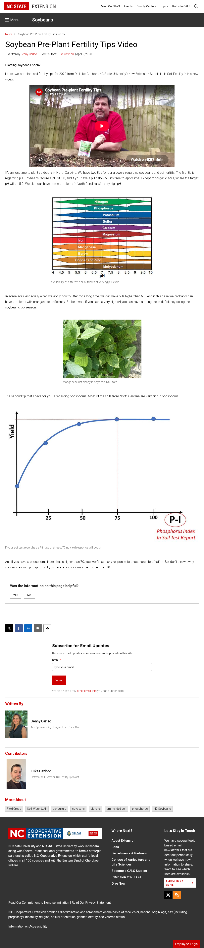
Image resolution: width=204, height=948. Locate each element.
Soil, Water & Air (37, 808)
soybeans (78, 808)
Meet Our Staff (110, 6)
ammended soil (116, 808)
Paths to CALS (181, 6)
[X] (168, 895)
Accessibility (38, 926)
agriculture (59, 808)
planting (96, 808)
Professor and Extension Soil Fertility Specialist (55, 777)
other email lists (87, 690)
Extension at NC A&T (127, 877)
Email (56, 659)
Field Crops (14, 808)
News (8, 34)
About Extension (123, 840)
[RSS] (177, 895)
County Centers (146, 6)
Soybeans (42, 20)
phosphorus (140, 808)
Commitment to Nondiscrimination (45, 902)
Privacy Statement (98, 902)
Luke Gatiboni (66, 54)
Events (128, 6)
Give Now (118, 883)
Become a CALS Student (129, 871)
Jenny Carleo (29, 54)
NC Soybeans (162, 808)
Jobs (115, 847)
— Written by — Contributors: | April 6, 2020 (48, 54)
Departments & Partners (129, 853)
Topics (164, 6)
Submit (59, 680)
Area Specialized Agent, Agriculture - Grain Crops (56, 727)
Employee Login (186, 944)
